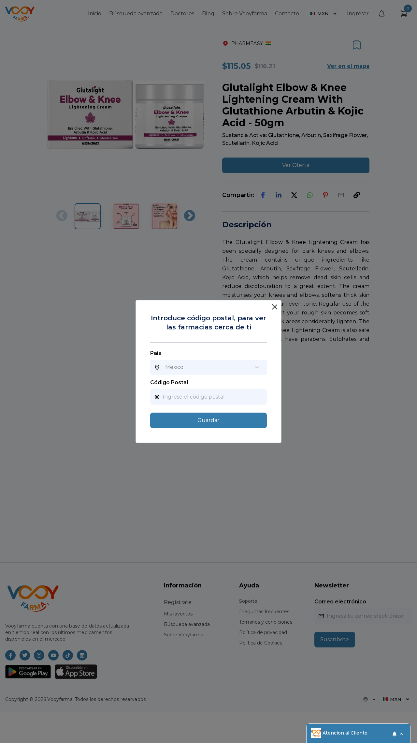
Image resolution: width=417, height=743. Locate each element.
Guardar (208, 420)
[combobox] (165, 367)
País (155, 353)
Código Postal (169, 382)
